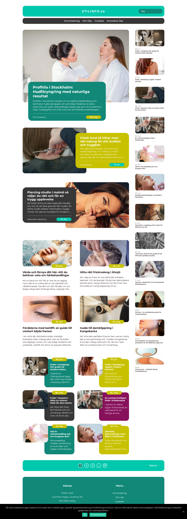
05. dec (59, 266)
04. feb (59, 426)
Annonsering (72, 20)
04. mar (114, 392)
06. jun (59, 359)
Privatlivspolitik (98, 515)
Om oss (87, 20)
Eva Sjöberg (86, 165)
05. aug (116, 321)
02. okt (59, 321)
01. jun (64, 219)
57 (105, 465)
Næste (153, 465)
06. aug (93, 117)
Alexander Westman (37, 219)
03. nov (114, 426)
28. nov (116, 266)
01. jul (117, 164)
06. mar (59, 392)
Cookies (99, 20)
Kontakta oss (115, 20)
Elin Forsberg (39, 117)
